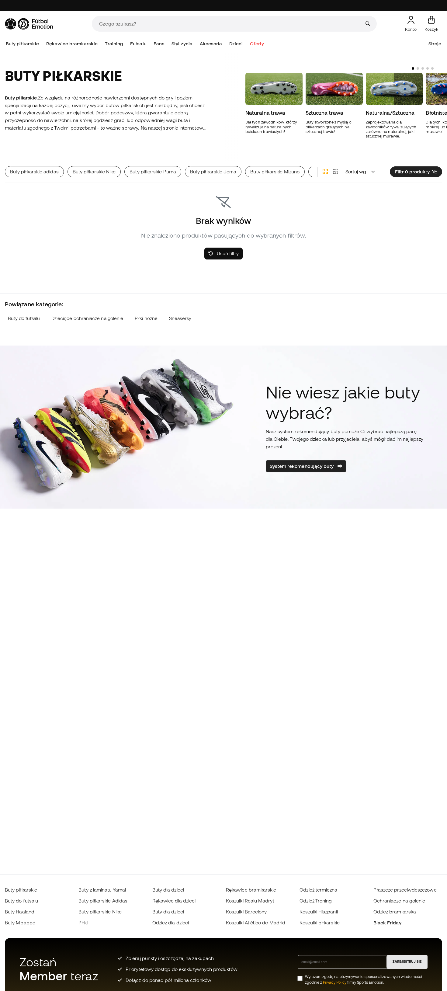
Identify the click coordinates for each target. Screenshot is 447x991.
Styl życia (182, 43)
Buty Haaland (19, 911)
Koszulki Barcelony (246, 911)
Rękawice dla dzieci (174, 900)
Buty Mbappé (20, 922)
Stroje (434, 43)
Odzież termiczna (318, 889)
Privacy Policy (334, 982)
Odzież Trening (316, 900)
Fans (159, 43)
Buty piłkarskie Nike (100, 911)
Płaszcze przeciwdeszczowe (405, 889)
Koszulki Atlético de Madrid (255, 922)
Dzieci (236, 43)
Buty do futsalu (24, 318)
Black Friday (387, 922)
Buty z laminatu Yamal (102, 889)
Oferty (257, 43)
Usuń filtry (227, 253)
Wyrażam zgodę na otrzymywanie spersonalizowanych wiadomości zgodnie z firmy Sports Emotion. (363, 979)
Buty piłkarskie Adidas (102, 900)
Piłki (82, 922)
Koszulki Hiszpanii (319, 911)
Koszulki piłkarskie (319, 922)
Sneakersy (180, 318)
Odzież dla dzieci (170, 922)
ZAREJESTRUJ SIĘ (407, 961)
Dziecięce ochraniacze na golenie (87, 318)
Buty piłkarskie (22, 43)
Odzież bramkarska (394, 911)
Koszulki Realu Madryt (250, 900)
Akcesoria (211, 43)
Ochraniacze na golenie (399, 900)
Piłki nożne (146, 318)
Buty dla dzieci (168, 889)
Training (114, 43)
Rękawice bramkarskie (72, 43)
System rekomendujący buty (302, 466)
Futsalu (138, 43)
